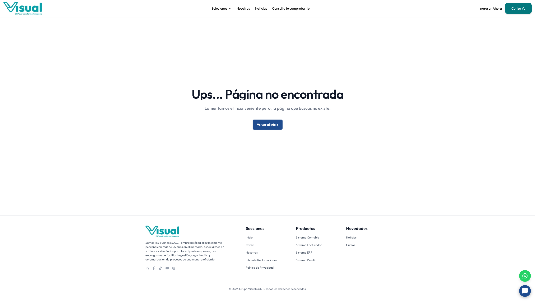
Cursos (350, 245)
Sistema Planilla (306, 260)
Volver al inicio (267, 124)
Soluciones (219, 8)
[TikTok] (160, 268)
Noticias (261, 8)
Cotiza (250, 245)
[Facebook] (153, 268)
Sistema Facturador (309, 245)
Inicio (249, 237)
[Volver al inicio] (162, 231)
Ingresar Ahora (490, 8)
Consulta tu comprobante (291, 8)
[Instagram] (174, 268)
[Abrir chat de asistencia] (525, 291)
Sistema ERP (304, 252)
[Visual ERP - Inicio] (22, 8)
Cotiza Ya (518, 8)
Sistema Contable (307, 237)
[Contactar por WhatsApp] (525, 276)
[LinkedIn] (147, 268)
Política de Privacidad (260, 267)
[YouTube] (167, 268)
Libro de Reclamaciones (261, 260)
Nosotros (243, 8)
